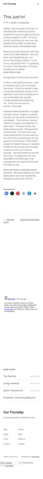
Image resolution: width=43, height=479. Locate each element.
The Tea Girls (9, 376)
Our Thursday (9, 3)
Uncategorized (23, 22)
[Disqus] (21, 259)
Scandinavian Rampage (29, 219)
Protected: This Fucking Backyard (19, 397)
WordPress (36, 456)
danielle (14, 22)
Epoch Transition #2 (13, 390)
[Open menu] (38, 3)
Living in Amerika (11, 383)
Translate (9, 465)
